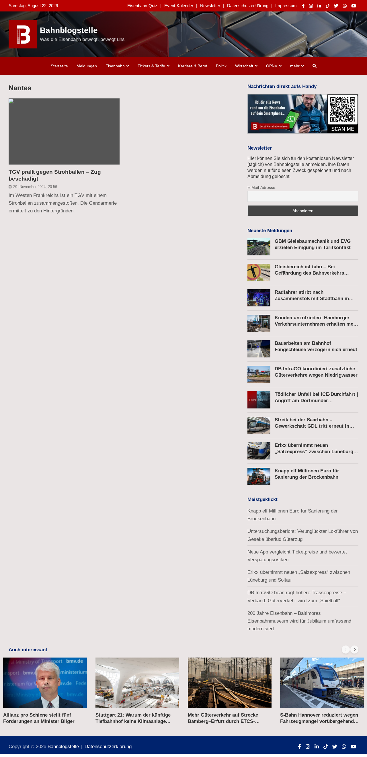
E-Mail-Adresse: (261, 187)
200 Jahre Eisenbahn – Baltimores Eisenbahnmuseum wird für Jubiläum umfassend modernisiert (299, 621)
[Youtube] (353, 6)
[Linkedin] (319, 6)
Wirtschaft (244, 66)
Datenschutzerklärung (247, 5)
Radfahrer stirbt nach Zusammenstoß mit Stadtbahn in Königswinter (312, 299)
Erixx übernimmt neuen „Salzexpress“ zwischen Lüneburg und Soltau (314, 452)
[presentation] (346, 649)
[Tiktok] (327, 6)
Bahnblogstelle (69, 30)
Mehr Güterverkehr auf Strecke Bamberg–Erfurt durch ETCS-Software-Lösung (223, 721)
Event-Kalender (178, 5)
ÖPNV (271, 66)
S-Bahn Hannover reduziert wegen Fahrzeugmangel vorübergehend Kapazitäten (319, 721)
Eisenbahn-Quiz (142, 5)
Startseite (59, 66)
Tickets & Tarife (151, 66)
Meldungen (87, 66)
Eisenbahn (115, 66)
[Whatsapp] (345, 6)
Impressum (286, 5)
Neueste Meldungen (269, 230)
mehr (295, 66)
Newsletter (210, 5)
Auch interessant (28, 649)
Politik (221, 66)
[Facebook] (303, 6)
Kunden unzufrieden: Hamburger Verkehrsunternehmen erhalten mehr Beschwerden (316, 324)
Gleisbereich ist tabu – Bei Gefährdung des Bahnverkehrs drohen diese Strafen (309, 273)
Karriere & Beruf (192, 66)
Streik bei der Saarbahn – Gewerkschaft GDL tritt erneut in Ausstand (312, 426)
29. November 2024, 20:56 (35, 187)
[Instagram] (311, 6)
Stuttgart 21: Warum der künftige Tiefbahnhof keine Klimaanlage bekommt (133, 721)
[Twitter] (336, 6)
